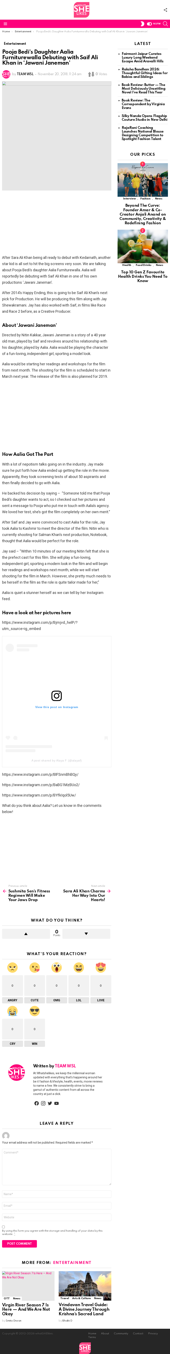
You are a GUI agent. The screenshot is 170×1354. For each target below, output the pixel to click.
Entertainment (72, 1263)
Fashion (145, 198)
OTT (7, 1298)
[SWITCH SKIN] (142, 24)
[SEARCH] (165, 24)
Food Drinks (143, 265)
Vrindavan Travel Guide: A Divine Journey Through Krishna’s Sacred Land (84, 1309)
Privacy (153, 1333)
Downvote (86, 934)
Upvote (26, 934)
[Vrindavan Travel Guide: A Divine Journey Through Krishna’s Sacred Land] (85, 1286)
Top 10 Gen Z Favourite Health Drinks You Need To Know (143, 276)
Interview (129, 198)
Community (121, 1333)
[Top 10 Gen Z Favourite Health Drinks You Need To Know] (143, 246)
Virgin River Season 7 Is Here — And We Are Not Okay (26, 1310)
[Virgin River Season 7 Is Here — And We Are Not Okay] (28, 1286)
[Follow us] (165, 10)
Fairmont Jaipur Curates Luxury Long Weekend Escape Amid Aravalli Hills (143, 57)
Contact (138, 1333)
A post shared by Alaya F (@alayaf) (57, 760)
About (105, 1333)
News (16, 1298)
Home (92, 1333)
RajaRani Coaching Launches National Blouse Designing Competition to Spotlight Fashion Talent (143, 133)
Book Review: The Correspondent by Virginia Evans (143, 104)
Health (126, 265)
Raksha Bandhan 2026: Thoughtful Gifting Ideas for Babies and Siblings (145, 73)
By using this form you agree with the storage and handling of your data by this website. (52, 1233)
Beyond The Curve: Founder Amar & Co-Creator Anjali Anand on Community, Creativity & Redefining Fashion (142, 214)
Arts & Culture (81, 1298)
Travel (64, 1298)
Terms (92, 1337)
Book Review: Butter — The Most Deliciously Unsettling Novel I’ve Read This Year (143, 88)
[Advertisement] (56, 224)
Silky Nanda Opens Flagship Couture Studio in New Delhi (145, 118)
